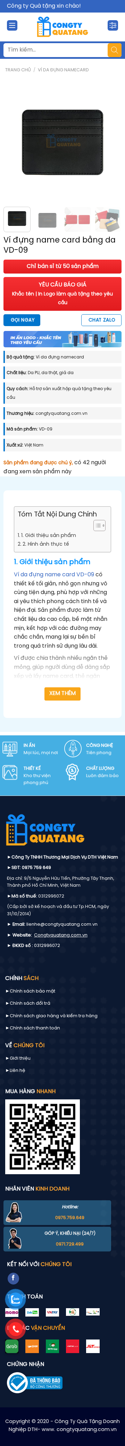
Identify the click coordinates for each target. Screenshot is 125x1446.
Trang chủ (18, 70)
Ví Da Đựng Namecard (63, 70)
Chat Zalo (102, 320)
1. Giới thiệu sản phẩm (48, 535)
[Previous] (14, 142)
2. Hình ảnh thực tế (46, 544)
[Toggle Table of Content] (96, 525)
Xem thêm (62, 693)
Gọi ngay (22, 320)
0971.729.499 (70, 1244)
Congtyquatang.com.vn (61, 935)
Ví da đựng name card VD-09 (54, 575)
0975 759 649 (36, 868)
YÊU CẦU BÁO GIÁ (62, 294)
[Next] (110, 142)
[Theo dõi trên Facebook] (13, 1279)
